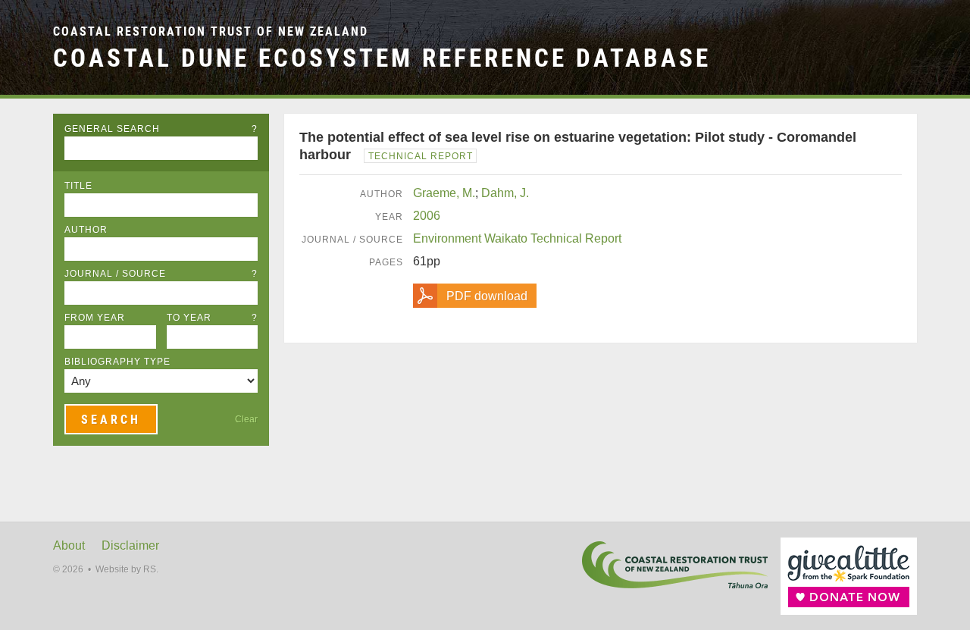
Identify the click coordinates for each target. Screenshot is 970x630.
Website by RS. (126, 569)
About (69, 545)
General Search (161, 129)
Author (86, 229)
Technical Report (420, 156)
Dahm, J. (505, 192)
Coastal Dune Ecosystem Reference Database (382, 58)
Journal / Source (161, 273)
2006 (426, 215)
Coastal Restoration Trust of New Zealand (210, 31)
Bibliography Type (117, 361)
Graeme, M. (444, 192)
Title (78, 185)
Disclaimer (130, 545)
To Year (212, 317)
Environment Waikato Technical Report (517, 238)
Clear (246, 419)
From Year (94, 317)
